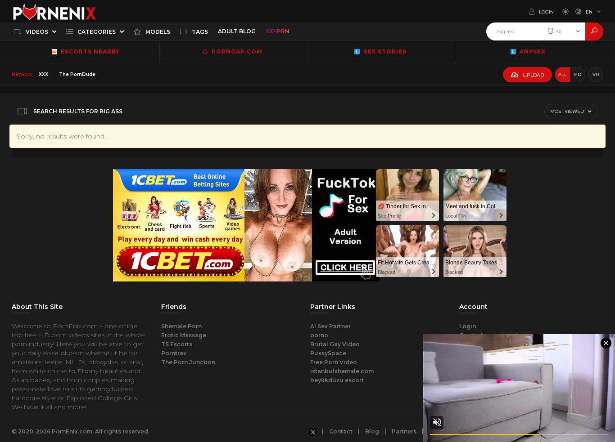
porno (319, 335)
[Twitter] (313, 432)
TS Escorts (176, 344)
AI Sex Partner (330, 326)
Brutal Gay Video (335, 344)
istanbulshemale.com (342, 371)
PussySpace (328, 353)
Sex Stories (384, 51)
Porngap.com (236, 51)
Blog (372, 431)
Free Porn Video (333, 362)
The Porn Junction (188, 362)
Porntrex (173, 353)
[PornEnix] (54, 11)
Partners (404, 431)
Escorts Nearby (88, 51)
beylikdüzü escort (337, 380)
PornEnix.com (72, 431)
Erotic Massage (183, 335)
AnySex (531, 51)
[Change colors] (563, 11)
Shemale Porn (181, 326)
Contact (341, 431)
